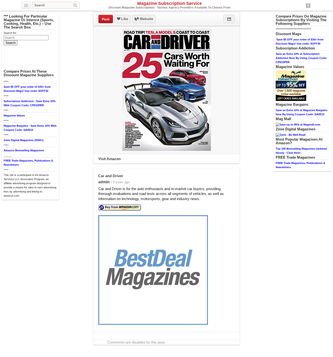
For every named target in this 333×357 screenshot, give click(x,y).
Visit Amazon (109, 159)
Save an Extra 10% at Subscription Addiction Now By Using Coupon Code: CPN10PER (301, 58)
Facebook (308, 5)
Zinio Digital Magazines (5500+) (24, 140)
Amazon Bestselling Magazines (24, 150)
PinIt (105, 19)
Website (146, 19)
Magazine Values (14, 115)
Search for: (10, 32)
